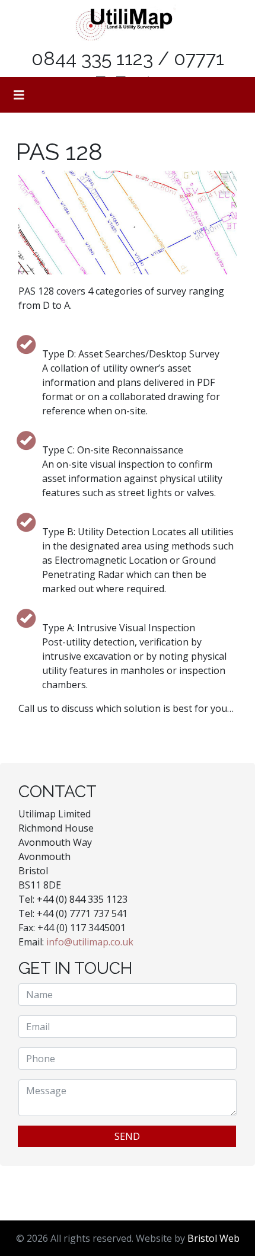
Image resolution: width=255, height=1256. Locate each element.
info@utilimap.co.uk (89, 941)
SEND (127, 1136)
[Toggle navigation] (19, 95)
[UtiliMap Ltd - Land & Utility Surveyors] (123, 23)
